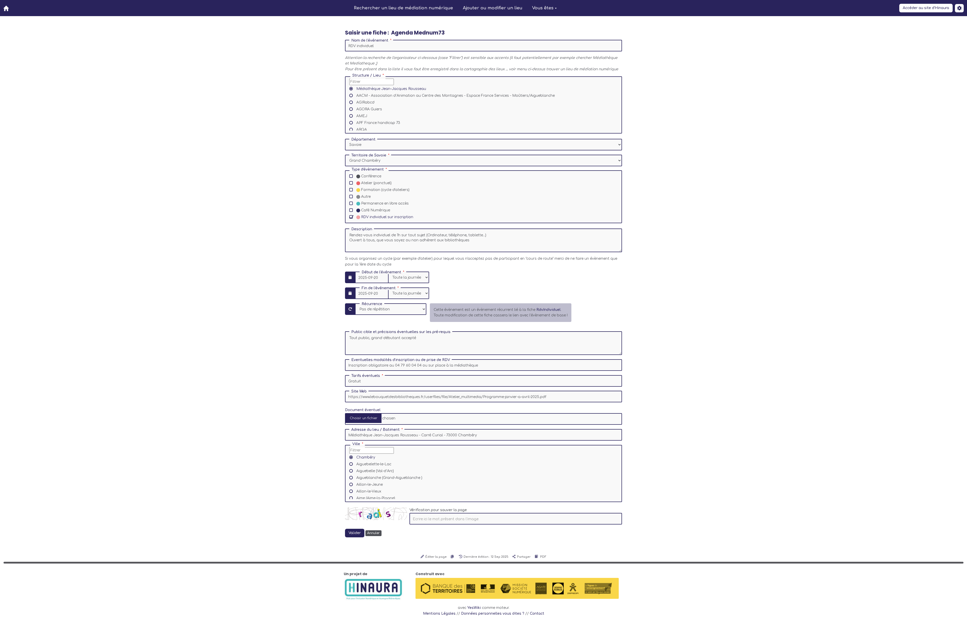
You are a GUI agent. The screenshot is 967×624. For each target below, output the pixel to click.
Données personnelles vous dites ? (492, 613)
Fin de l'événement (379, 288)
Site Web (359, 391)
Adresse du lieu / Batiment (375, 430)
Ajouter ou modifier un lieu (492, 8)
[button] (959, 8)
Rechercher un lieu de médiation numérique (403, 8)
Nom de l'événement (369, 40)
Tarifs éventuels (365, 376)
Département (363, 139)
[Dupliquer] (453, 557)
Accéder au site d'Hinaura (926, 8)
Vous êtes (543, 8)
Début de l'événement (381, 272)
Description (361, 229)
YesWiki (474, 608)
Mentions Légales (439, 613)
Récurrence (372, 304)
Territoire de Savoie (368, 155)
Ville (356, 444)
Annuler (373, 533)
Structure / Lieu (366, 75)
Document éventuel (363, 410)
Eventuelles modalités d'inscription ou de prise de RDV (400, 360)
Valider (355, 533)
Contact (537, 613)
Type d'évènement (368, 169)
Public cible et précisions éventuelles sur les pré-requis (401, 332)
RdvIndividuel (548, 310)
